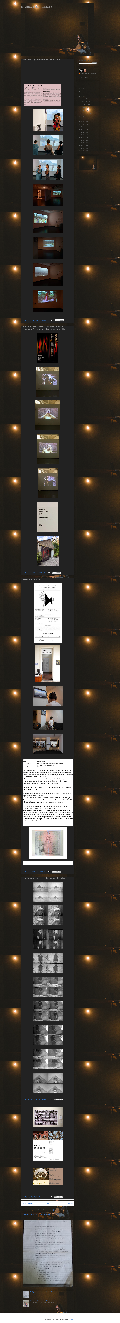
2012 (83, 132)
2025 (83, 86)
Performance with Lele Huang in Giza (44, 878)
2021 (83, 91)
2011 (83, 135)
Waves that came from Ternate (40, 1301)
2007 (83, 145)
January (86, 113)
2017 (83, 119)
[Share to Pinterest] (63, 320)
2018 (83, 116)
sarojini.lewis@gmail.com (89, 74)
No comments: (44, 320)
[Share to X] (59, 320)
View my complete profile (88, 77)
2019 (83, 96)
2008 (83, 143)
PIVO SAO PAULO (31, 579)
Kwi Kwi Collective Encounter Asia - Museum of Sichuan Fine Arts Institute (45, 328)
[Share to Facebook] (61, 320)
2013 (83, 129)
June (84, 110)
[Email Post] (52, 320)
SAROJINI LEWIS (37, 7)
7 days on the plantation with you (37, 1214)
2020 (83, 94)
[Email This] (56, 320)
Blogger (71, 1319)
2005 (83, 151)
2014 (83, 127)
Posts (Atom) (53, 1210)
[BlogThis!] (57, 320)
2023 (83, 88)
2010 (83, 137)
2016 (83, 121)
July (84, 107)
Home (48, 1204)
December (86, 99)
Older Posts (68, 1204)
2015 (83, 124)
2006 (83, 148)
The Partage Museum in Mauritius (41, 60)
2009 (83, 140)
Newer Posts (28, 1204)
